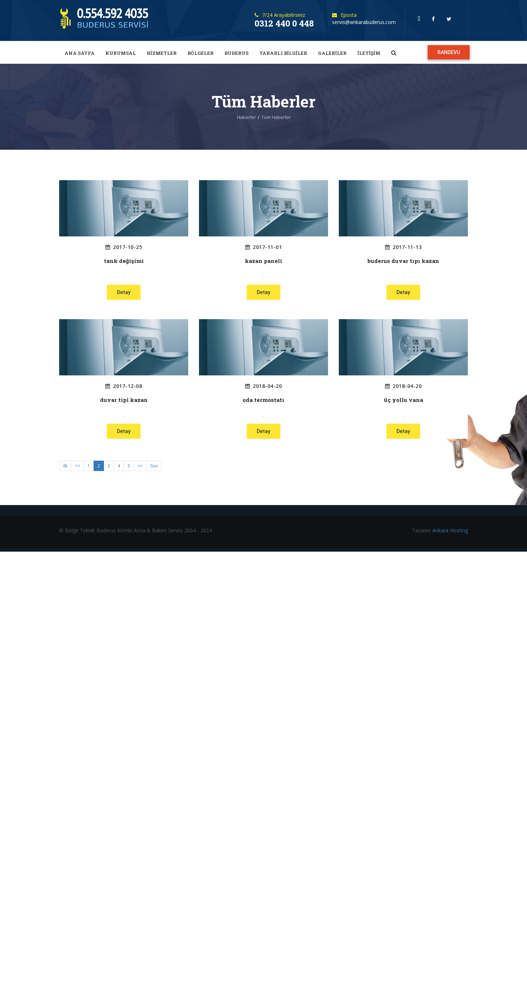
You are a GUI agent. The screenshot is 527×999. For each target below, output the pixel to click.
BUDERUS (236, 53)
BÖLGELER (200, 53)
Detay (123, 292)
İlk (65, 466)
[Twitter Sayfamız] (451, 19)
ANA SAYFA (80, 53)
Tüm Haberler (276, 117)
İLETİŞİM (368, 53)
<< (77, 466)
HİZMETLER (162, 53)
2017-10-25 (127, 247)
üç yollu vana (403, 400)
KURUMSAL (120, 53)
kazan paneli (263, 261)
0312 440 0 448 (284, 23)
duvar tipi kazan (124, 400)
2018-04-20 (267, 386)
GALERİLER (332, 53)
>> (140, 466)
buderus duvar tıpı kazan (403, 261)
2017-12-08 (127, 386)
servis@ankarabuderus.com (364, 22)
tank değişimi (124, 261)
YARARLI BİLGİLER (283, 53)
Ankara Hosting (450, 530)
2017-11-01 (267, 247)
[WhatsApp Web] (421, 19)
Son (154, 466)
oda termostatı (263, 400)
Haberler (246, 117)
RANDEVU (448, 52)
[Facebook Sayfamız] (435, 19)
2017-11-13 (407, 247)
